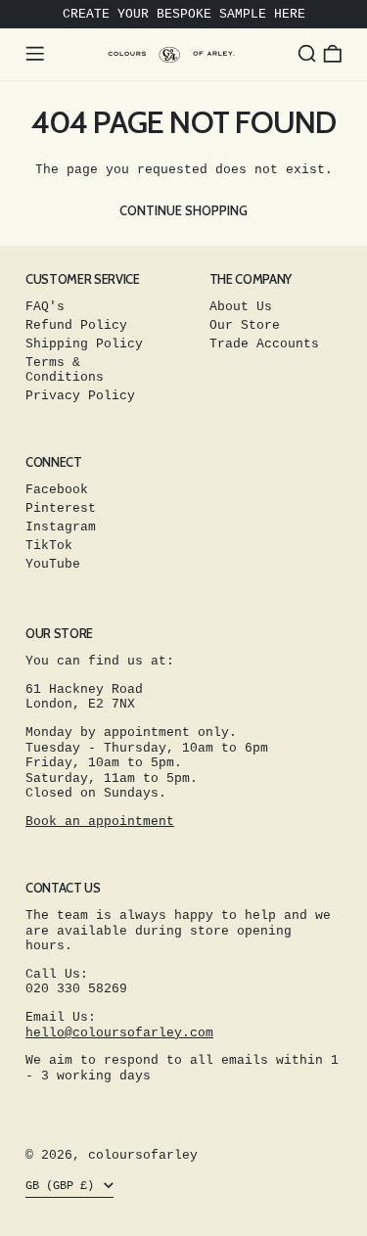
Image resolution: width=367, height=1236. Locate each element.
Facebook (56, 489)
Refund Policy (76, 325)
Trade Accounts (264, 344)
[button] (307, 53)
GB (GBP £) (63, 1186)
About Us (240, 306)
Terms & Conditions (64, 370)
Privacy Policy (80, 396)
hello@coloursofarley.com (119, 1033)
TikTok (48, 545)
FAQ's (45, 306)
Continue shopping (183, 211)
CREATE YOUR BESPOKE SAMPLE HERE (184, 14)
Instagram (60, 527)
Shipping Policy (84, 344)
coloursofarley (143, 1155)
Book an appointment (99, 821)
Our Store (244, 325)
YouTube (52, 564)
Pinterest (60, 508)
